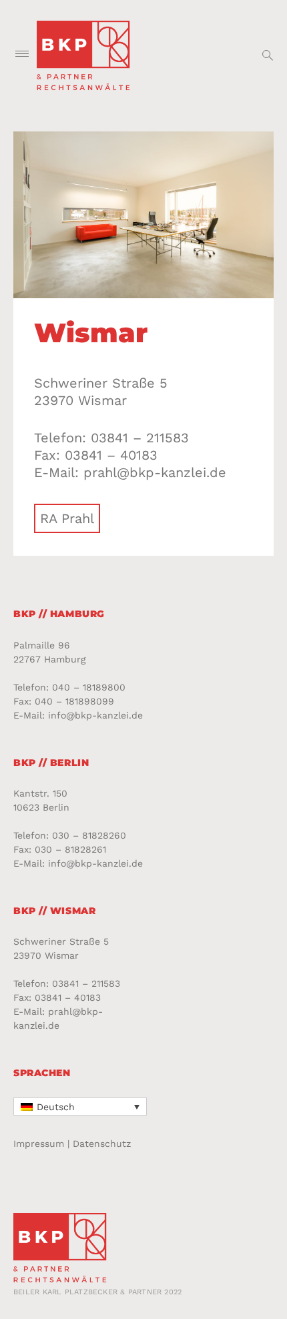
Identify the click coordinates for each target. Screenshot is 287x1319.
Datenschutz (102, 1143)
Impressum (38, 1143)
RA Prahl (67, 518)
